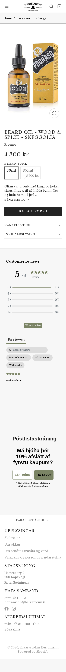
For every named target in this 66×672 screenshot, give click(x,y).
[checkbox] (15, 365)
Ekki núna (22, 475)
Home (8, 18)
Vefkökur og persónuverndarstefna (32, 557)
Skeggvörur (25, 18)
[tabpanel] (33, 377)
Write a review (33, 325)
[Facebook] (6, 609)
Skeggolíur (46, 18)
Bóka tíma (12, 629)
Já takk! (44, 475)
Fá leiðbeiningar (16, 582)
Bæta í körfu (33, 211)
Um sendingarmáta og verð (26, 551)
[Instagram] (14, 609)
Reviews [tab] (16, 339)
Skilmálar (12, 538)
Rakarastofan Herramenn (39, 647)
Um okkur (12, 544)
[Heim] (33, 6)
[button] (33, 287)
